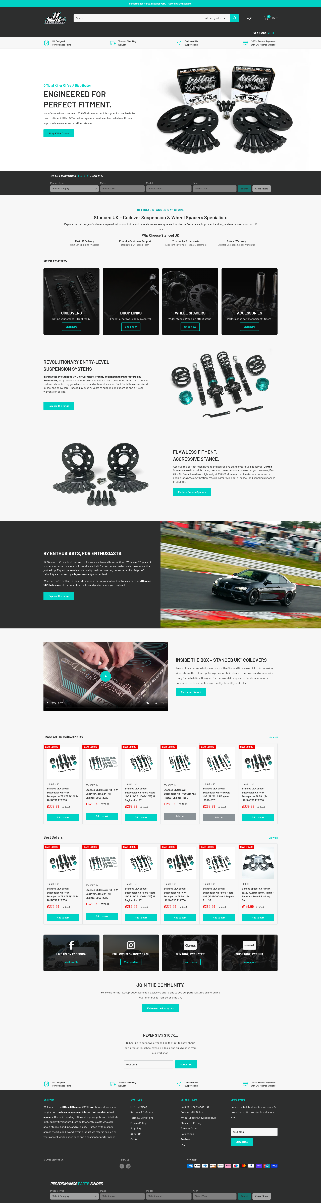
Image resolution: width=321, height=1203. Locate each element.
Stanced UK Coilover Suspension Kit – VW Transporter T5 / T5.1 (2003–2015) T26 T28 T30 (62, 794)
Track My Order (189, 1128)
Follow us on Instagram (160, 1008)
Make (103, 183)
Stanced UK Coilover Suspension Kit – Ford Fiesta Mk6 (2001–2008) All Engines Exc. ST (218, 894)
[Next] (278, 784)
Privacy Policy (138, 1123)
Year (195, 183)
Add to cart (63, 817)
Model (149, 183)
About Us (135, 1133)
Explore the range (58, 405)
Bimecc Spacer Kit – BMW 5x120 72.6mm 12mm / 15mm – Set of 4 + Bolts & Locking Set (258, 894)
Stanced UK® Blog (191, 1123)
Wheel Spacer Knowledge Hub (198, 1117)
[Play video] (105, 676)
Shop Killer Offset (58, 133)
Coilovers (50, 32)
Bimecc (245, 884)
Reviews (186, 1139)
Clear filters (261, 188)
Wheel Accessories (130, 32)
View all (273, 737)
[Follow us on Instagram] (128, 1166)
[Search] (234, 18)
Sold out (180, 816)
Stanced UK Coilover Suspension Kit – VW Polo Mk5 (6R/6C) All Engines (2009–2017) (216, 794)
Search (244, 188)
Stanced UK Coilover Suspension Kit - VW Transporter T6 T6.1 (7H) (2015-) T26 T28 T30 (255, 794)
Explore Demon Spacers (192, 492)
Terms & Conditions (141, 1117)
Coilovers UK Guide (192, 1112)
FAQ (183, 1144)
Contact (157, 32)
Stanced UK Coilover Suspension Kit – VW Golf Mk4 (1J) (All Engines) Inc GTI (180, 793)
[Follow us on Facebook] (122, 1166)
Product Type (57, 183)
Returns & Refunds (141, 1112)
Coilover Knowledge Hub (195, 1106)
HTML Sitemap (138, 1106)
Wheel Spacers (99, 32)
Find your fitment (191, 692)
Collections (187, 1133)
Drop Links (73, 32)
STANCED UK (53, 784)
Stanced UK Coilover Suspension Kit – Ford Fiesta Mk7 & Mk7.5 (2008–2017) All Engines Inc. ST (140, 794)
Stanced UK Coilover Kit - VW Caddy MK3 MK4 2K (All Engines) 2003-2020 (102, 793)
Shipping (135, 1128)
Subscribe (186, 1064)
